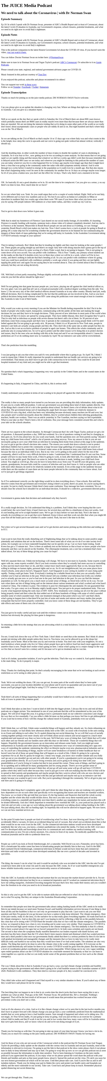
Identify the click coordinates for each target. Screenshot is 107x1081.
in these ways (31, 84)
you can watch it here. (16, 52)
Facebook (26, 87)
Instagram (44, 87)
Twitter (35, 87)
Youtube (16, 87)
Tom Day (42, 74)
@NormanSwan (56, 57)
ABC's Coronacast (68, 62)
